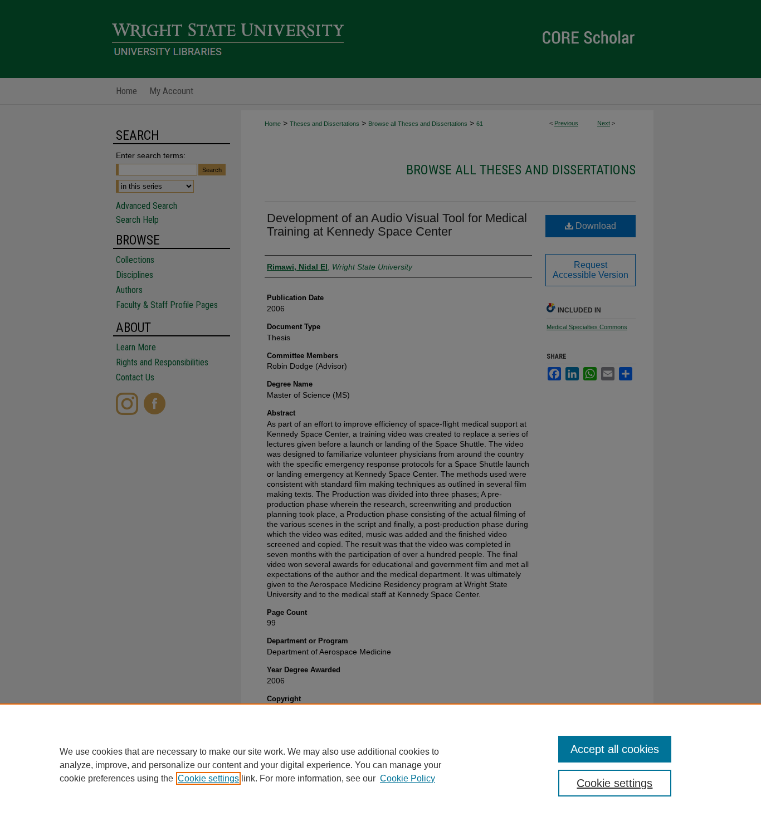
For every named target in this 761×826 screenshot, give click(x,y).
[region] (380, 764)
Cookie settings (208, 778)
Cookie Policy (407, 778)
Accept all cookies (614, 749)
